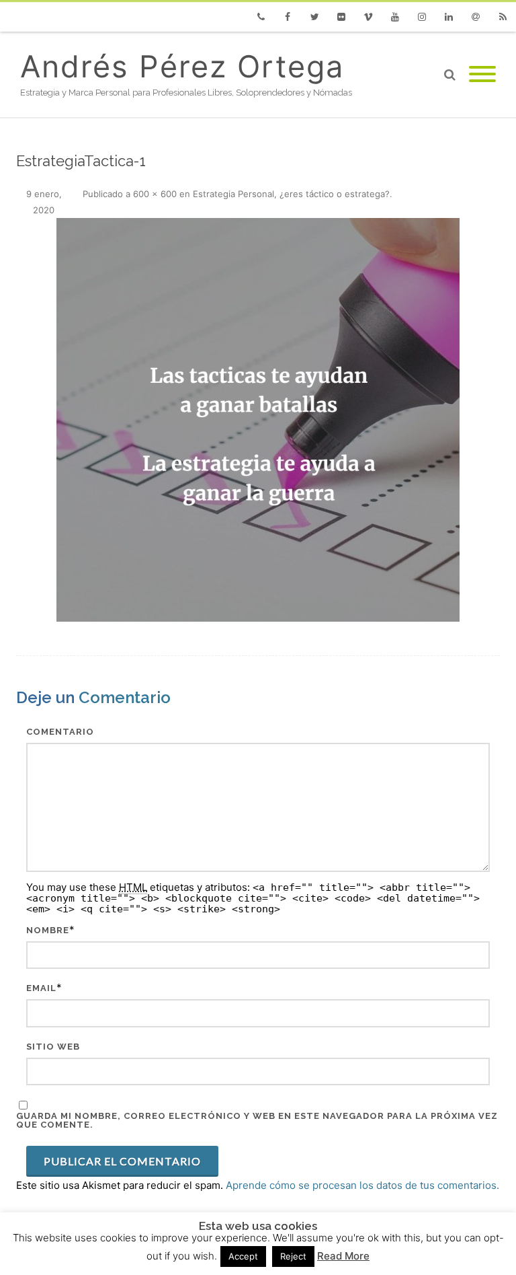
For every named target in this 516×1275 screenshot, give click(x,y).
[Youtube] (395, 17)
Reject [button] (293, 1256)
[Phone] (260, 17)
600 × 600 (155, 193)
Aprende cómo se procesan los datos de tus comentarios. (362, 1185)
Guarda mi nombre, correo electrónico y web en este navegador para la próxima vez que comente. (257, 1120)
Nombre (47, 930)
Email (41, 988)
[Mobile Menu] (482, 74)
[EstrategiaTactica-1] (258, 420)
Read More (343, 1256)
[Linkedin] (448, 17)
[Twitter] (314, 17)
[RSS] (502, 17)
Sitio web (53, 1046)
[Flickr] (341, 17)
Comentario (60, 731)
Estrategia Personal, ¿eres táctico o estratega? (291, 193)
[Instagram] (421, 17)
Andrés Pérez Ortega (182, 66)
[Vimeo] (368, 17)
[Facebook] (287, 17)
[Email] (475, 17)
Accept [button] (243, 1256)
